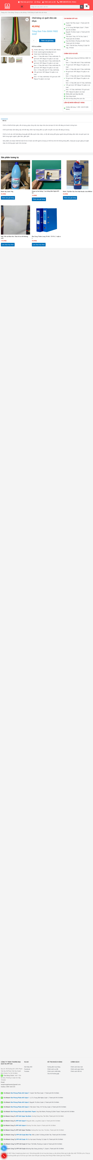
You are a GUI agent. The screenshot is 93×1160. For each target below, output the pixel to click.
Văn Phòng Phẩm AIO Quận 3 (20, 1107)
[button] (21, 6)
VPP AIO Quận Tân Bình (23, 1116)
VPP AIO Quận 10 (21, 1139)
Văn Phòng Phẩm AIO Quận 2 (20, 1102)
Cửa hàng (11, 12)
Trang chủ (4, 12)
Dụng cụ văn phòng (20, 12)
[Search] (82, 7)
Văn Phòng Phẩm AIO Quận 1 (20, 1097)
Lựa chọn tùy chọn (8, 244)
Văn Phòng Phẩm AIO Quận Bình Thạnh (23, 1111)
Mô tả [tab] (4, 120)
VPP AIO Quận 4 (21, 1125)
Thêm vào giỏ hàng (47, 40)
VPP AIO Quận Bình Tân (23, 1135)
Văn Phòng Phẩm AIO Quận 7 (20, 1093)
